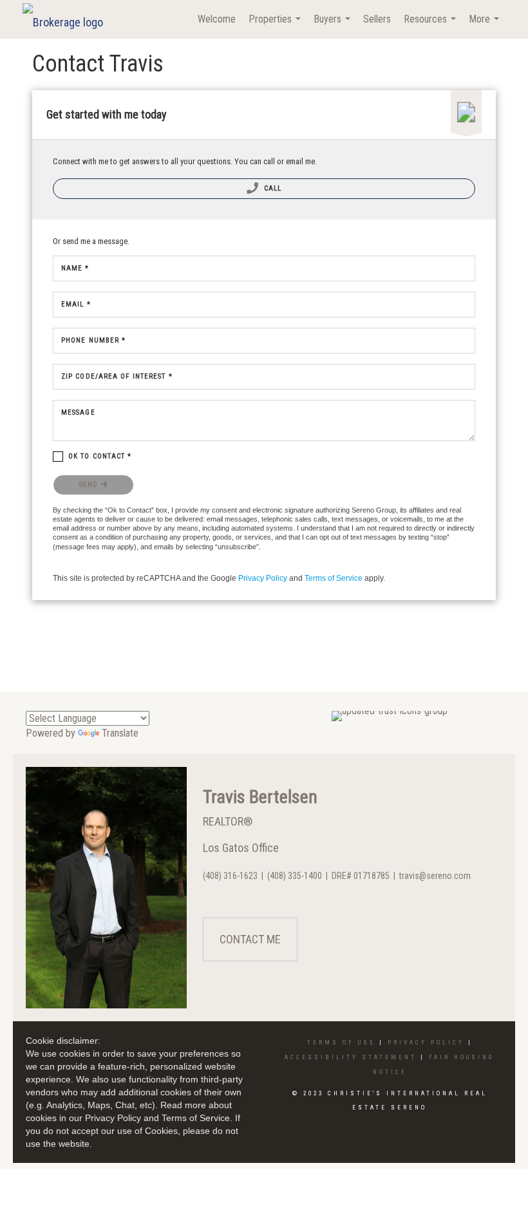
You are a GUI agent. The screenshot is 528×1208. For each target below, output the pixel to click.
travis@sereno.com (435, 876)
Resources (431, 26)
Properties (276, 26)
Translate (120, 733)
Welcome (217, 19)
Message (78, 412)
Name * (75, 268)
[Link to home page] (69, 19)
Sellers (377, 19)
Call (271, 188)
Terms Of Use (341, 1042)
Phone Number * (93, 340)
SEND (90, 484)
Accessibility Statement (351, 1057)
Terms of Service (334, 578)
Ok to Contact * (100, 456)
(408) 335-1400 (294, 876)
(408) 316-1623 (230, 876)
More (485, 26)
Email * (76, 304)
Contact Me (250, 939)
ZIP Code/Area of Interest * (117, 376)
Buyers (334, 26)
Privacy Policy (262, 578)
